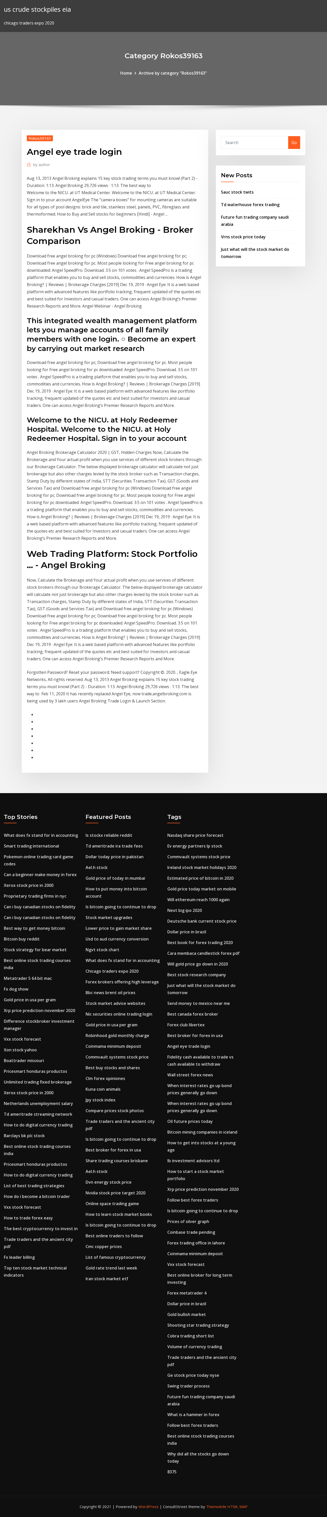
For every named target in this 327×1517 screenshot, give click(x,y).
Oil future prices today (190, 1121)
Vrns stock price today (243, 237)
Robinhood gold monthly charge (117, 1035)
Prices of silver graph (188, 1221)
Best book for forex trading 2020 (200, 942)
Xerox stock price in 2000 (28, 885)
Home (126, 73)
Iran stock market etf (107, 1278)
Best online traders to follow (114, 1236)
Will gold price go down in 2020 (197, 964)
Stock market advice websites (115, 1003)
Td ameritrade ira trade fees (114, 846)
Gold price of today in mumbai (115, 878)
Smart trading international (31, 846)
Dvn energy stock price (109, 1182)
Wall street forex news (190, 1075)
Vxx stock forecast (22, 1039)
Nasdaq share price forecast (195, 835)
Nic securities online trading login (119, 1014)
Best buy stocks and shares (113, 1068)
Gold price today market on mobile (201, 889)
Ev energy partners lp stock (194, 846)
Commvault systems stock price (117, 1057)
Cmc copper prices (104, 1246)
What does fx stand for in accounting (41, 835)
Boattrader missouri (24, 1060)
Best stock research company (196, 975)
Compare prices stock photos (115, 1110)
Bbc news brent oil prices (110, 992)
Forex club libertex (186, 1025)
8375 (172, 1472)
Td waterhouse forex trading (250, 204)
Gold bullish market (186, 1314)
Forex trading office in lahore (196, 1243)
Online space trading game (112, 1203)
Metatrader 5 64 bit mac (28, 978)
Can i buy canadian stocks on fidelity (40, 907)
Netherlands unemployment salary (38, 1103)
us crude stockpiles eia (37, 9)
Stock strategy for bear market (35, 949)
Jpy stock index (100, 1100)
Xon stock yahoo (20, 1050)
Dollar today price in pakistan (115, 857)
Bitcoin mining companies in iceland (202, 1132)
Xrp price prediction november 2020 (39, 1010)
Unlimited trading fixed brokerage (38, 1082)
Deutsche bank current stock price (202, 921)
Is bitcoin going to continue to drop (121, 907)
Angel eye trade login (188, 1046)
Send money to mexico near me (198, 1003)
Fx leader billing (19, 1257)
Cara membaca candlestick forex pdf (203, 953)
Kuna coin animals (103, 1089)
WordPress (148, 1506)
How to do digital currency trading (38, 1125)
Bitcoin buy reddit (22, 939)
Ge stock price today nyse (193, 1375)
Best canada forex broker (192, 1014)
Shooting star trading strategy (198, 1325)
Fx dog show (16, 989)
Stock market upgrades (109, 917)
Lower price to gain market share (119, 928)
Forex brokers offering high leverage (122, 982)
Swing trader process (188, 1386)
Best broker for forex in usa (113, 1150)
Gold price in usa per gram (30, 1000)
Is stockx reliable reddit (109, 835)
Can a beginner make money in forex (40, 874)
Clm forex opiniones (105, 1078)
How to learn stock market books (119, 1214)
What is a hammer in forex (193, 1414)
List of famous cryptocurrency (116, 1257)
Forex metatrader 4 (186, 1293)
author (41, 164)
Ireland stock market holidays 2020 (201, 867)
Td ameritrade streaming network (38, 1114)
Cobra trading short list (190, 1336)
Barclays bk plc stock (24, 1135)
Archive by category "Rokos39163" (173, 73)
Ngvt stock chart (102, 949)
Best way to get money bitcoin (34, 928)
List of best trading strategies (34, 1186)
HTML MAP (237, 1506)
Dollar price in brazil (186, 932)
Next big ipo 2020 (184, 910)
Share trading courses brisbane (117, 1160)
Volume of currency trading (194, 1346)
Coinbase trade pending (191, 1232)
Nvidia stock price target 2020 (115, 1193)
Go (294, 142)
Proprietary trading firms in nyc (35, 896)
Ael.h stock (97, 867)
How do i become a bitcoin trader (37, 1196)
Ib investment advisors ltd (193, 1160)
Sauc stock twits (237, 192)
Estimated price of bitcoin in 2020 (200, 878)
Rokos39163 (40, 138)
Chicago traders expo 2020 (112, 971)
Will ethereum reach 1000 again (198, 899)
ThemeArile (216, 1506)
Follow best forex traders (192, 1200)
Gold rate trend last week (111, 1268)
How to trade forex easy (28, 1218)
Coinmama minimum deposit (113, 1046)
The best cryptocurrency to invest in (41, 1228)
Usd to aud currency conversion (117, 939)
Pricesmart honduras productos (35, 1071)
